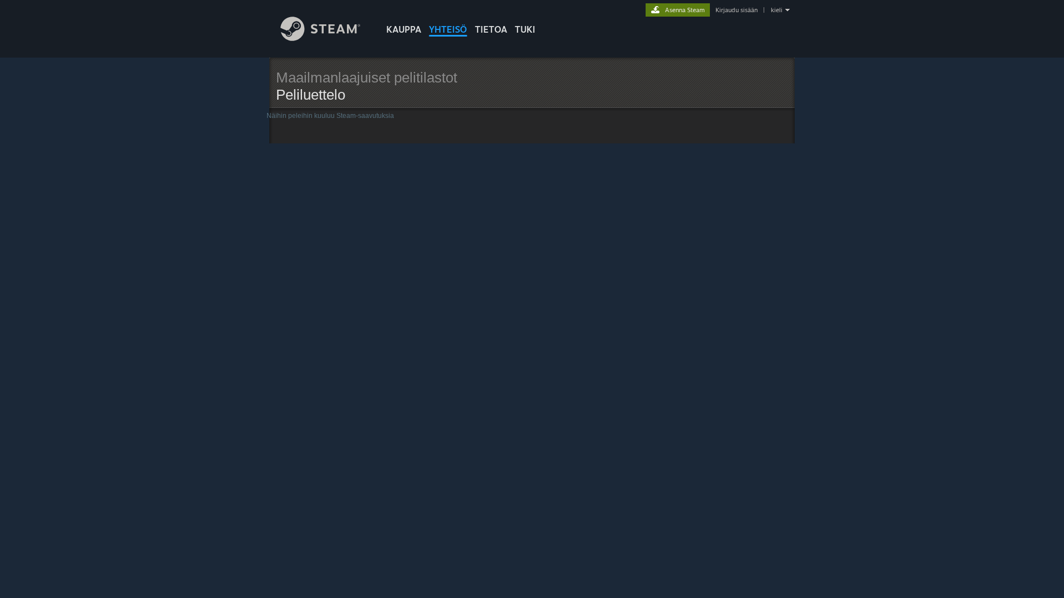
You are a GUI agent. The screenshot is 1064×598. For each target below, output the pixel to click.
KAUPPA (403, 29)
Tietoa (491, 29)
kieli (776, 10)
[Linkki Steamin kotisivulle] (320, 38)
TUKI (525, 29)
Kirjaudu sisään (736, 10)
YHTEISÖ (448, 29)
